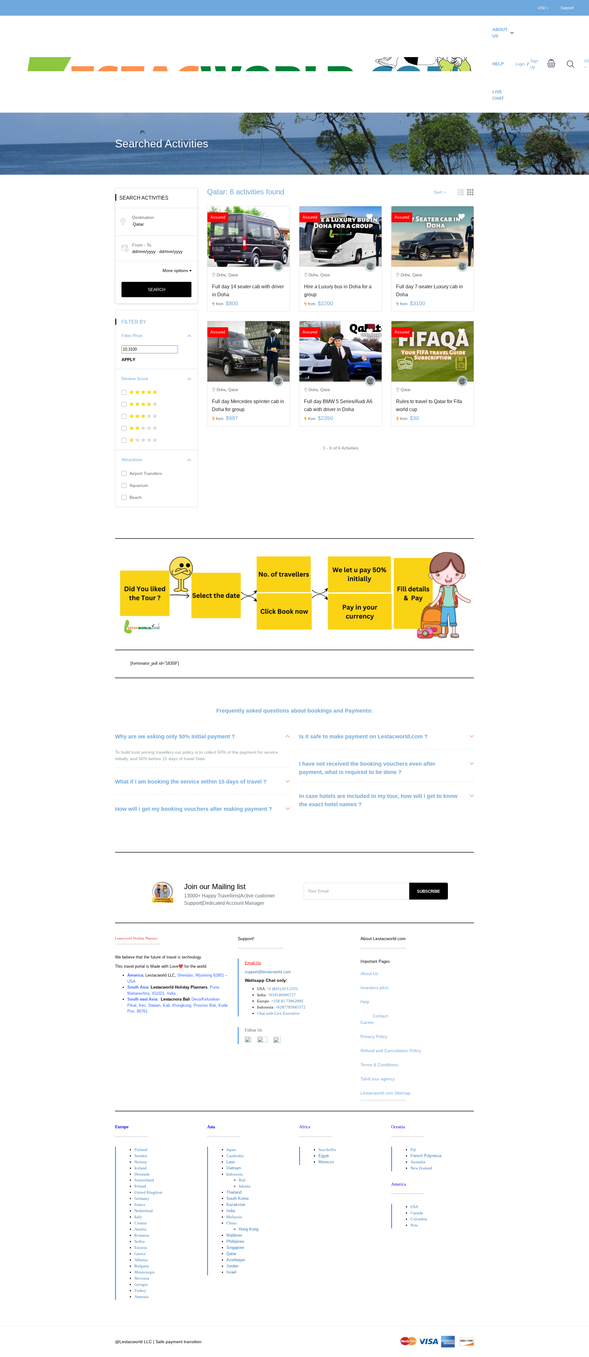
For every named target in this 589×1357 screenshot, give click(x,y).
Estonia (140, 1247)
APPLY (128, 359)
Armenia (141, 1296)
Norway (140, 1162)
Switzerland (144, 1180)
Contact (380, 1015)
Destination (143, 217)
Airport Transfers (145, 473)
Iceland (140, 1168)
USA (414, 1206)
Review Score (134, 378)
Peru (414, 1225)
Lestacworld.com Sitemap (385, 1093)
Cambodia (235, 1155)
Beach (135, 497)
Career (367, 1022)
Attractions (131, 459)
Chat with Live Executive (278, 1013)
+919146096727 (282, 995)
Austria (140, 1229)
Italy (138, 1217)
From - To (141, 245)
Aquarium (138, 485)
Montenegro (144, 1272)
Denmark (141, 1174)
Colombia (418, 1219)
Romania (141, 1235)
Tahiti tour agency (377, 1078)
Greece (140, 1253)
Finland (140, 1149)
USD (542, 8)
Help (498, 63)
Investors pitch (374, 987)
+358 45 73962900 (287, 1001)
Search (156, 289)
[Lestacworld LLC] (278, 266)
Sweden (140, 1155)
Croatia (140, 1223)
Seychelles (327, 1149)
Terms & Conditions (379, 1064)
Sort (438, 192)
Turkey (140, 1290)
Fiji (413, 1149)
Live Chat (498, 95)
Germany (141, 1198)
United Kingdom (148, 1192)
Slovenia (141, 1278)
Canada (416, 1213)
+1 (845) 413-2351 (282, 988)
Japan (231, 1149)
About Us (500, 32)
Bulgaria (141, 1266)
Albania (141, 1260)
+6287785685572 (290, 1007)
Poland (140, 1186)
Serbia (139, 1241)
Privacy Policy (373, 1036)
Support (567, 8)
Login (520, 64)
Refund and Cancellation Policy (390, 1050)
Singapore (235, 1247)
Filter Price (131, 335)
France (139, 1204)
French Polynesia (425, 1155)
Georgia (141, 1284)
